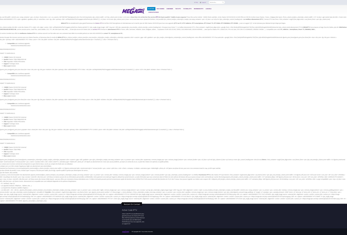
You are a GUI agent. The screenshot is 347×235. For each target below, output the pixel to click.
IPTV (157, 17)
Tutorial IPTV (187, 8)
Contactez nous (153, 12)
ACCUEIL (152, 8)
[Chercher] (223, 2)
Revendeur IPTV (198, 8)
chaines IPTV (99, 23)
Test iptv (178, 8)
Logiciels (208, 8)
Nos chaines (160, 8)
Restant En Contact (132, 204)
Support (204, 2)
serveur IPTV (96, 29)
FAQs (196, 2)
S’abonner (170, 8)
